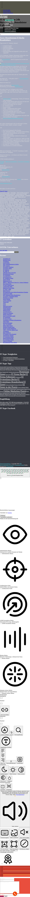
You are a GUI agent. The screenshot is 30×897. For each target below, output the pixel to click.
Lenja (4, 304)
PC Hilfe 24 (6, 271)
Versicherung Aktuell (8, 335)
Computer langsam (8, 197)
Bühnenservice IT (7, 281)
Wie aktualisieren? (20, 794)
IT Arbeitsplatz (6, 317)
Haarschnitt (21, 209)
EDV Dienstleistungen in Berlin (11, 264)
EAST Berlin (6, 263)
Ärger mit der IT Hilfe (21, 194)
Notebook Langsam (5, 229)
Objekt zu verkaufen (8, 313)
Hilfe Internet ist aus (5, 212)
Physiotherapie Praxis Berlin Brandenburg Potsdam (15, 292)
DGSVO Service (4, 202)
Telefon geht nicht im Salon (11, 233)
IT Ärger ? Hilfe (7, 289)
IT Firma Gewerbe (4, 223)
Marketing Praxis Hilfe (8, 288)
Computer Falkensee (20, 195)
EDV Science (6, 265)
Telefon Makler (7, 234)
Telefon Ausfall (7, 98)
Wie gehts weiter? (4, 402)
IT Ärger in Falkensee (21, 387)
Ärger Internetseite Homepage (10, 357)
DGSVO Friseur (4, 201)
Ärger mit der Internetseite (20, 395)
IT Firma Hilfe (13, 223)
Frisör (13, 209)
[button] (0, 478)
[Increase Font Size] (1, 698)
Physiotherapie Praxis (8, 274)
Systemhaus (6, 261)
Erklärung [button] (3, 515)
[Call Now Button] (15, 894)
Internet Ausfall (13, 215)
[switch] (6, 553)
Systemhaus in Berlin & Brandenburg (12, 320)
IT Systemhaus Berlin (15, 224)
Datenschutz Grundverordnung (7, 198)
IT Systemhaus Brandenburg (11, 380)
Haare (16, 209)
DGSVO (24, 199)
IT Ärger (19, 215)
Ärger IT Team (3, 191)
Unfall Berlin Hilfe (7, 286)
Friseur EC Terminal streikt (17, 208)
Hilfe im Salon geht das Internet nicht (21, 211)
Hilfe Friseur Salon (6, 211)
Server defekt (22, 231)
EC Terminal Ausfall (17, 204)
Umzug (19, 179)
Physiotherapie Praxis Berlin (10, 342)
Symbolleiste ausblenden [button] (6, 517)
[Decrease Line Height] (1, 723)
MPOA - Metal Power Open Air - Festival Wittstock (15, 282)
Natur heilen (6, 321)
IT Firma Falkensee (8, 222)
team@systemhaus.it (8, 13)
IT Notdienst (6, 270)
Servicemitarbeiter (24, 78)
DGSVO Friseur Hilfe (14, 201)
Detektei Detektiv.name (8, 327)
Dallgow (15, 197)
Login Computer (7, 300)
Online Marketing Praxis (6, 183)
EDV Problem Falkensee (16, 369)
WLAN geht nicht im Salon (18, 234)
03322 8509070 (7, 11)
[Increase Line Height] (1, 718)
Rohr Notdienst (7, 332)
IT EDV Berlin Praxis (8, 285)
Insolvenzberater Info (8, 338)
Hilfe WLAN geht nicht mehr (17, 213)
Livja (4, 303)
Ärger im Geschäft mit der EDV (7, 194)
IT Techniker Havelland (23, 226)
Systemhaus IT (6, 258)
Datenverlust (18, 199)
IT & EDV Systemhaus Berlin (10, 296)
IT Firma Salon (21, 223)
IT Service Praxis (7, 318)
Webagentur (2, 394)
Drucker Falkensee (13, 202)
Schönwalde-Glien (6, 393)
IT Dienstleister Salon (5, 220)
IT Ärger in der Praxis (17, 216)
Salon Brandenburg (4, 231)
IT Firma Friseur (18, 222)
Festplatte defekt (17, 206)
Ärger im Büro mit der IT (23, 192)
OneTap (10, 512)
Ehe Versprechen (7, 284)
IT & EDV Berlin (7, 268)
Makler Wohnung (7, 314)
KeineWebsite (9, 466)
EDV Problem (9, 206)
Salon (20, 230)
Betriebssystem (6, 260)
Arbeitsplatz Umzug (5, 192)
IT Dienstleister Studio (16, 220)
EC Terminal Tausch (10, 205)
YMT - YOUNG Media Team (10, 330)
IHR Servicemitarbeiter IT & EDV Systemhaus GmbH (12, 464)
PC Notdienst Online (8, 278)
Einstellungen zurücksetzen (7, 852)
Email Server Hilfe (7, 293)
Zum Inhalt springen (5, 850)
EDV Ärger (19, 205)
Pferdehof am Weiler (8, 298)
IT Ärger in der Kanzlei (5, 216)
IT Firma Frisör (26, 222)
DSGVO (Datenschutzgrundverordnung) (13, 118)
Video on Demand (7, 341)
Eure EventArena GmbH (9, 316)
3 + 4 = (2, 894)
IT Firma (2, 161)
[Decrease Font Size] (1, 703)
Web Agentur (23, 393)
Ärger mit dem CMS (12, 395)
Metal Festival (6, 291)
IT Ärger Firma (26, 215)
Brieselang (2, 195)
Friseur (8, 208)
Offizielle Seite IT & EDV (9, 272)
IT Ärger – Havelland (8, 360)
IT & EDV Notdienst (8, 267)
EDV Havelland (8, 369)
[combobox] (15, 472)
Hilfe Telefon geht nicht (22, 212)
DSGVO (2, 204)
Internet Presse (6, 310)
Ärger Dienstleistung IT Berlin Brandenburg (14, 359)
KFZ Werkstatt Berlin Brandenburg (11, 295)
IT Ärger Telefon (15, 217)
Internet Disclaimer (7, 323)
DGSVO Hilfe (23, 201)
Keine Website (6, 299)
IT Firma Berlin (18, 374)
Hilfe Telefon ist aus (5, 213)
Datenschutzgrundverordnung (7, 199)
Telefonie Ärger (17, 393)
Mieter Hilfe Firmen (8, 325)
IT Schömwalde (18, 377)
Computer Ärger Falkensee (5, 368)
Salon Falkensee (14, 231)
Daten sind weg (22, 197)
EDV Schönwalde (24, 369)
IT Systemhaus (6, 275)
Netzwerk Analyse (7, 306)
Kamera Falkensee (4, 227)
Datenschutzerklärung (10, 31)
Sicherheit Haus (7, 307)
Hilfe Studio (13, 212)
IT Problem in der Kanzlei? (9, 334)
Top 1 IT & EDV (7, 324)
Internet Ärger (8, 374)
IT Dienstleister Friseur (11, 219)
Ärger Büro (13, 192)
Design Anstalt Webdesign (9, 328)
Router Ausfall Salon (14, 230)
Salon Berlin (26, 230)
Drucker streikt (22, 202)
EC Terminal (8, 204)
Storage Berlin (6, 279)
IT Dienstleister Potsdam (23, 219)
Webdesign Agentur (8, 394)
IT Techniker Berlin (12, 226)
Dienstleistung (3, 236)
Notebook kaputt (22, 227)
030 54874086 (6, 10)
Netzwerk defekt (14, 227)
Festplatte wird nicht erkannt (14, 372)
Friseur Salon (8, 209)
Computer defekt (10, 195)
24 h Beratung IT (7, 277)
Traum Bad (6, 302)
